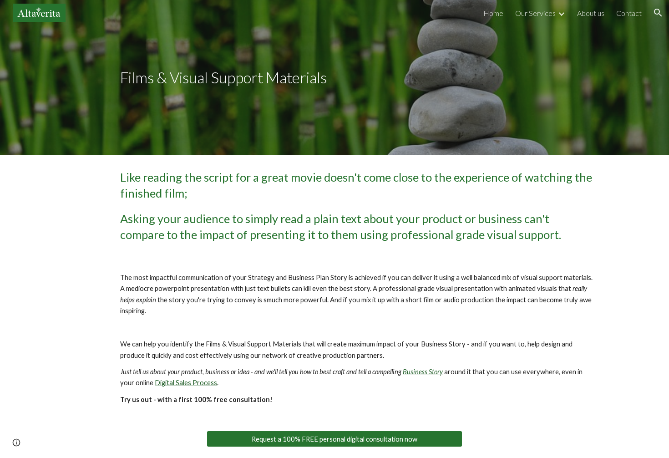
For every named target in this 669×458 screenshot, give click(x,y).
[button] (658, 13)
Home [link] (493, 13)
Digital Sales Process (186, 383)
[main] (244, 78)
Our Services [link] (535, 13)
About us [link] (590, 13)
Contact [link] (629, 13)
